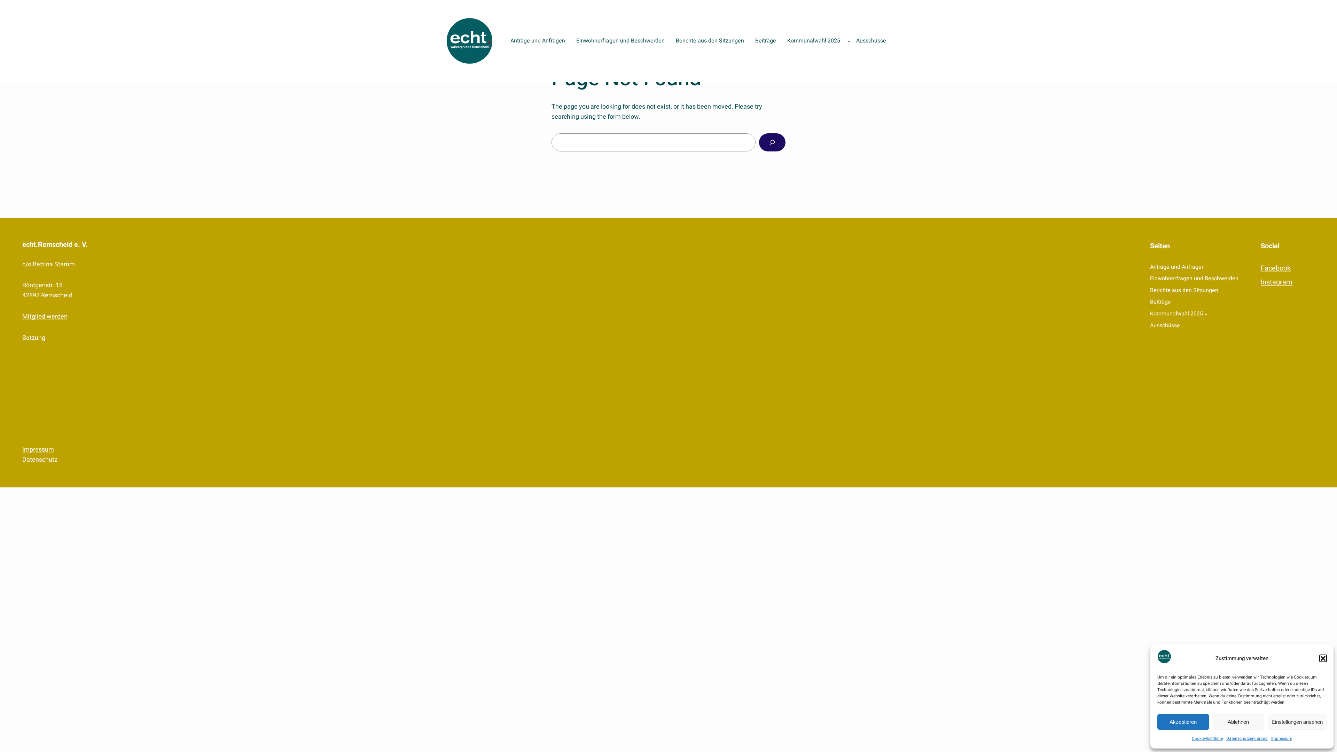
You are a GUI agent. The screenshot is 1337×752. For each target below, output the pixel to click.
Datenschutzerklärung (1247, 738)
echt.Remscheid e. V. (55, 245)
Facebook (1276, 268)
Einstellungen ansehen (1297, 722)
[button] (1323, 658)
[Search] (772, 142)
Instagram (1276, 282)
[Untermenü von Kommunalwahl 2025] (849, 41)
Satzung (33, 338)
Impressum (1281, 738)
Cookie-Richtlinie (1207, 738)
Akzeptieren (1183, 722)
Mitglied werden (45, 316)
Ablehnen (1238, 722)
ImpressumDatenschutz (39, 454)
